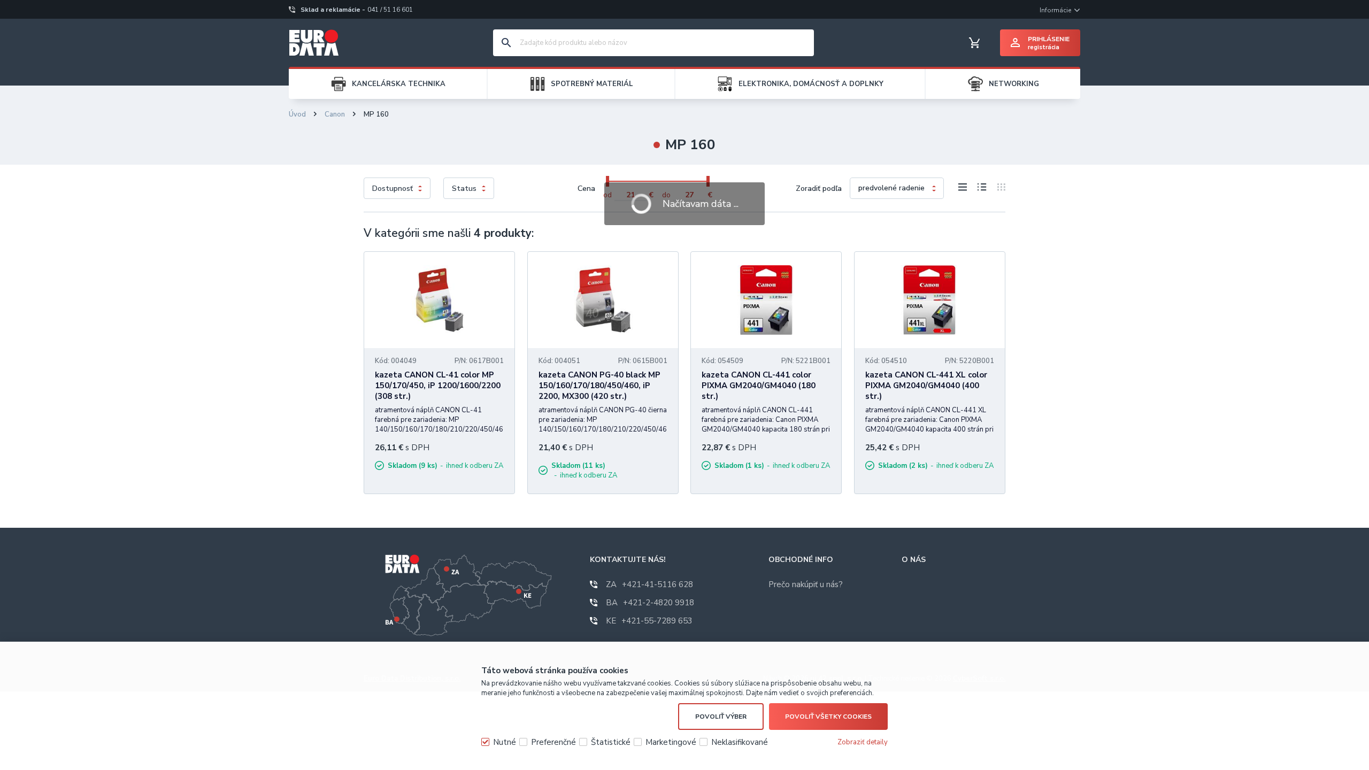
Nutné (504, 742)
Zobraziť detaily (862, 742)
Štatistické (610, 742)
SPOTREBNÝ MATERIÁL (592, 84)
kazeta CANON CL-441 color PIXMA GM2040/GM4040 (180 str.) (759, 385)
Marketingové (670, 742)
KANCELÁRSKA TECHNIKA (398, 84)
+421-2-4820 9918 (650, 602)
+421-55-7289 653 (649, 620)
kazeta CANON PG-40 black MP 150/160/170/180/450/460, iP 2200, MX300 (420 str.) (599, 385)
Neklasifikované (739, 742)
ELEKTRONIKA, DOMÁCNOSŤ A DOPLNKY (811, 84)
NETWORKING (1014, 84)
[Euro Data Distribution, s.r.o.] (314, 42)
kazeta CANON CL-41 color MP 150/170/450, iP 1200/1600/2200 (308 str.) (438, 385)
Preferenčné (553, 742)
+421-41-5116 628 (649, 584)
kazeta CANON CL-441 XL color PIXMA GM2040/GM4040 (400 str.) (926, 385)
